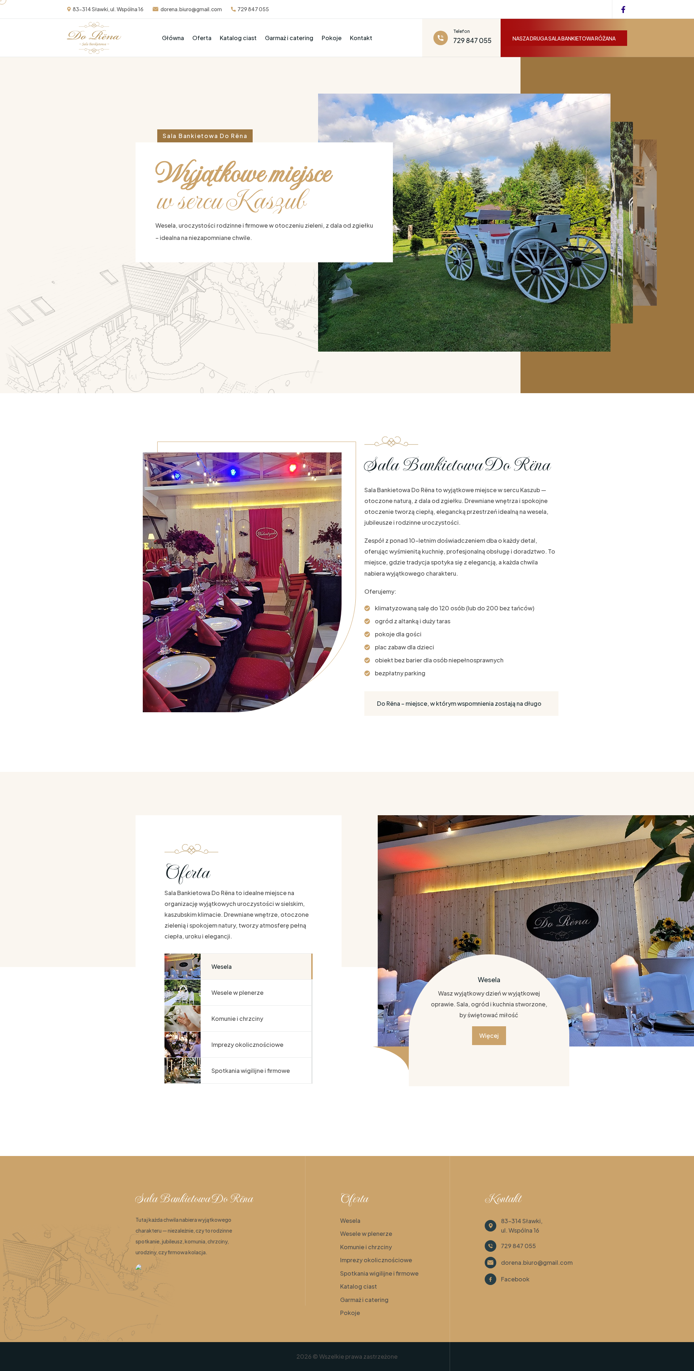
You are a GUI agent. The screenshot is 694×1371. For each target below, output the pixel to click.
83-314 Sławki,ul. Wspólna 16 (522, 1225)
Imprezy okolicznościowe (376, 1260)
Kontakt (361, 38)
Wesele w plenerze (366, 1233)
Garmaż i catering (289, 38)
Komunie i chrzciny (366, 1247)
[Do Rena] (150, 1269)
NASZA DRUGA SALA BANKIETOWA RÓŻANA (564, 38)
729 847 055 (253, 9)
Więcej (489, 1035)
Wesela (350, 1220)
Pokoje (332, 38)
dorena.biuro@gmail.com (191, 9)
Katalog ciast (238, 38)
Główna (173, 38)
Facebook (515, 1279)
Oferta (201, 38)
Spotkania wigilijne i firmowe (379, 1273)
